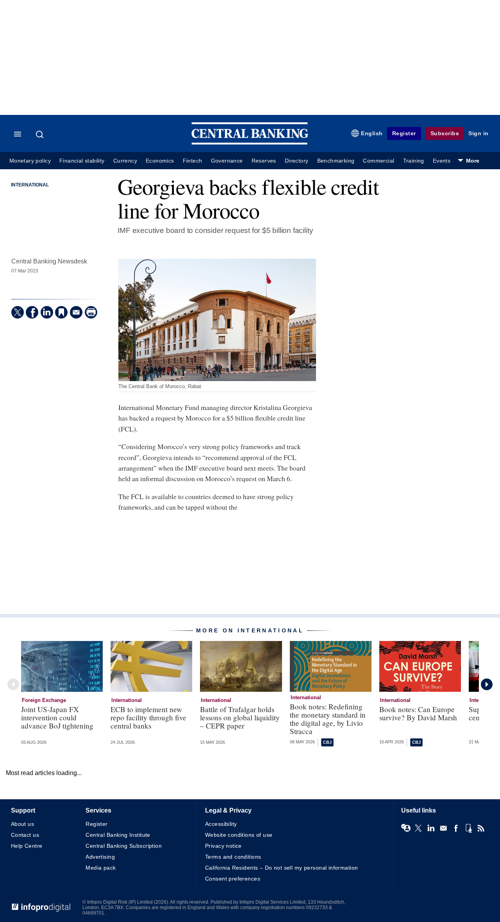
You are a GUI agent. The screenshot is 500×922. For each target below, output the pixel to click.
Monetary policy (30, 161)
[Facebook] (32, 312)
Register (404, 133)
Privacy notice (223, 846)
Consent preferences (232, 878)
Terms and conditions (233, 857)
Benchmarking (336, 161)
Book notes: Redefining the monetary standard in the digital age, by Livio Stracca (328, 718)
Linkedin (431, 828)
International (30, 185)
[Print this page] (91, 312)
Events (441, 161)
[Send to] (76, 312)
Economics (160, 161)
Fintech (192, 161)
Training (413, 161)
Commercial (378, 161)
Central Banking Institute (118, 835)
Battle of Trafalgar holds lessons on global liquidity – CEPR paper (240, 717)
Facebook (456, 828)
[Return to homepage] (250, 143)
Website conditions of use (239, 835)
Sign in (478, 133)
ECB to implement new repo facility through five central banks (148, 717)
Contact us (25, 835)
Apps (468, 828)
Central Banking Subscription (124, 846)
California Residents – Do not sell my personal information (281, 868)
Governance (227, 161)
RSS (481, 828)
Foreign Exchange (44, 700)
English (372, 133)
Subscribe (444, 133)
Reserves (264, 161)
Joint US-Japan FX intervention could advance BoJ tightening (57, 717)
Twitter (418, 828)
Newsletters (443, 828)
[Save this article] (61, 312)
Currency (125, 161)
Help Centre (27, 846)
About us (22, 824)
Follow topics (406, 828)
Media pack (101, 868)
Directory (297, 161)
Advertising (100, 857)
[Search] (40, 134)
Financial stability (82, 161)
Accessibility (221, 824)
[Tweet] (17, 312)
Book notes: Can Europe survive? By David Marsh (418, 713)
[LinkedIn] (47, 312)
